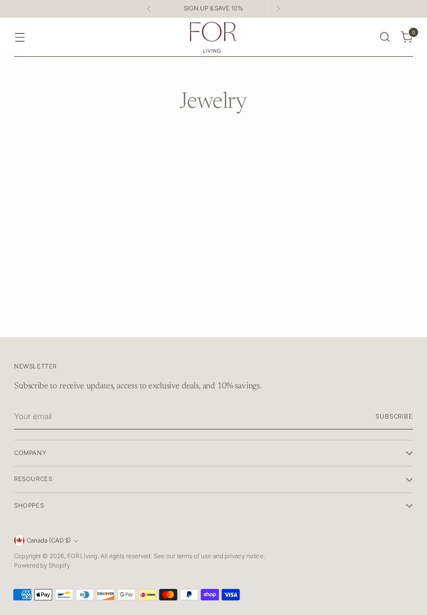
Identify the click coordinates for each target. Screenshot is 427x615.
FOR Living (82, 556)
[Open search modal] (385, 37)
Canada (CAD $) (49, 540)
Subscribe (394, 416)
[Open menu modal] (19, 37)
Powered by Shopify (42, 565)
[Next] (278, 9)
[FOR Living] (213, 37)
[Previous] (148, 9)
